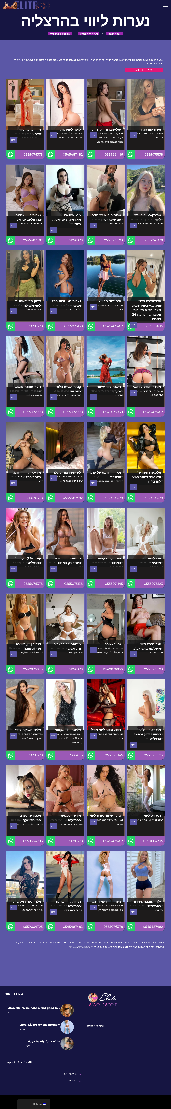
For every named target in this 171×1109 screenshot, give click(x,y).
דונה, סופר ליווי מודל (106, 730)
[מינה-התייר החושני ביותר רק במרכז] (65, 533)
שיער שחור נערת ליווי (105, 816)
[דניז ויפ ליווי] (145, 790)
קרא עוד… (144, 70)
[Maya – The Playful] (105, 619)
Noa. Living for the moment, (40, 1024)
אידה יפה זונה (151, 129)
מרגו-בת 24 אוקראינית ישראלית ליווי (66, 219)
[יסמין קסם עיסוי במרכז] (105, 533)
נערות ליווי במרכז (89, 33)
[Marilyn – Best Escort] (145, 190)
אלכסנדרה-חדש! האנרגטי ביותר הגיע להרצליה (146, 476)
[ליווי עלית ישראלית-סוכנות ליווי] (57, 5)
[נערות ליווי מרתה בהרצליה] (65, 876)
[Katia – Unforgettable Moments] (65, 361)
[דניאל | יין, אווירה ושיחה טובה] (25, 619)
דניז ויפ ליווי (152, 816)
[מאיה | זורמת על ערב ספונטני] (105, 447)
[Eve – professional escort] (105, 276)
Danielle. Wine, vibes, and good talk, (34, 1008)
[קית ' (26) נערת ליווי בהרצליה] (25, 533)
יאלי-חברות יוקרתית (106, 129)
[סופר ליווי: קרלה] (65, 104)
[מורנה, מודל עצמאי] (145, 361)
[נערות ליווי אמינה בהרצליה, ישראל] (25, 190)
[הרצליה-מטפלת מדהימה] (145, 533)
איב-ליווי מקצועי (109, 301)
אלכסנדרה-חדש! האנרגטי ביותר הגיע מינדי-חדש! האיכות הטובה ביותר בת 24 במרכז (146, 310)
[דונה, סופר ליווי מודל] (105, 704)
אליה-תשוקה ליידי (28, 730)
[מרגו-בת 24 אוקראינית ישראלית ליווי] (65, 190)
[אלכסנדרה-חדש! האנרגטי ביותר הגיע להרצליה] (145, 447)
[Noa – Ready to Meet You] (25, 361)
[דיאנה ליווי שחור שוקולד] (105, 361)
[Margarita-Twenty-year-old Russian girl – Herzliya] (145, 704)
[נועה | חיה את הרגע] (105, 876)
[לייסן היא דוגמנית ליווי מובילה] (25, 276)
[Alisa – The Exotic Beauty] (65, 704)
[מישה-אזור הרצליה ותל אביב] (65, 619)
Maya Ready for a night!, (43, 1041)
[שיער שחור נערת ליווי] (105, 790)
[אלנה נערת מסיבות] (25, 876)
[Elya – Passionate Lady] (25, 704)
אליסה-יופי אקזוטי (68, 730)
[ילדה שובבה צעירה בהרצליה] (145, 876)
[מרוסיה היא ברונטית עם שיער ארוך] (105, 190)
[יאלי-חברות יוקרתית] (105, 104)
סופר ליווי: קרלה (69, 129)
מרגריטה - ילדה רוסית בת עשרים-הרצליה (148, 734)
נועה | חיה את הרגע (106, 901)
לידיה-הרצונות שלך (67, 472)
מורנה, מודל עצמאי (147, 387)
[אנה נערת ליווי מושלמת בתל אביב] (145, 619)
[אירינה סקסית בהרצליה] (65, 790)
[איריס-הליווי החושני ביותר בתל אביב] (25, 447)
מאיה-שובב (113, 644)
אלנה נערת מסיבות (27, 901)
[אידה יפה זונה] (145, 104)
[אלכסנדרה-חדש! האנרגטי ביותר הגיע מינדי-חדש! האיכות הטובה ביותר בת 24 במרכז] (145, 276)
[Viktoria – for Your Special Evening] (25, 790)
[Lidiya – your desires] (65, 447)
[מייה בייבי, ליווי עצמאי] (25, 104)
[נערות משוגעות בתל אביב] (65, 276)
